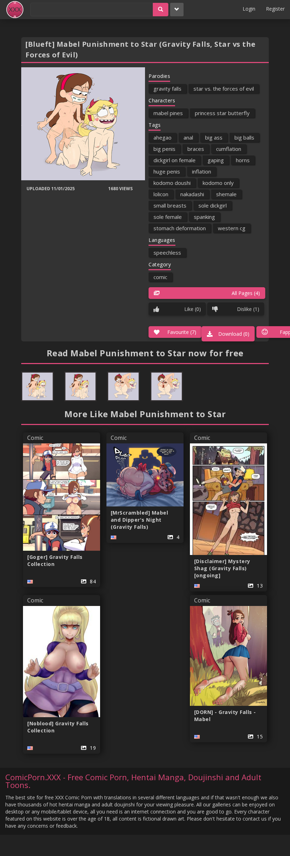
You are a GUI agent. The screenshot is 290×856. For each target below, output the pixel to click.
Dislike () (248, 309)
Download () (233, 333)
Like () (192, 309)
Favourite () (181, 332)
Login (249, 8)
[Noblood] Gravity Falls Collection (58, 727)
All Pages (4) (246, 293)
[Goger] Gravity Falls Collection (55, 560)
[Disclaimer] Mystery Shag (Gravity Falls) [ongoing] (222, 568)
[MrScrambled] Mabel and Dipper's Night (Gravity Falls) (139, 519)
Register (275, 8)
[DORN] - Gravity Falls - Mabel (225, 715)
